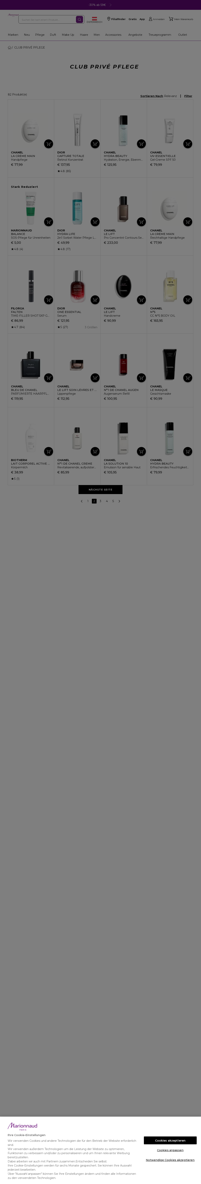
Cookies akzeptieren (170, 1140)
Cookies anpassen (170, 1150)
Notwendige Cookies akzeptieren (170, 1160)
